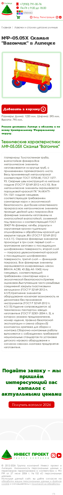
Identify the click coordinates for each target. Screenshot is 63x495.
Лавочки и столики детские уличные (36, 27)
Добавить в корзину (21, 109)
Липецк (8, 3)
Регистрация (47, 17)
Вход (36, 17)
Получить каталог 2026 (31, 404)
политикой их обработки (45, 483)
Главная (6, 27)
